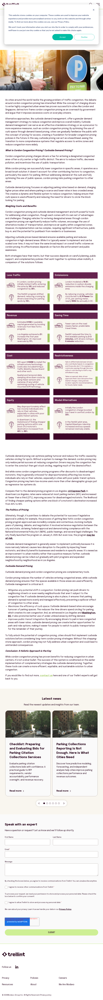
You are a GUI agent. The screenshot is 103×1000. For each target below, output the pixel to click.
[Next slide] (64, 803)
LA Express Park (76, 491)
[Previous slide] (39, 803)
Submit (51, 932)
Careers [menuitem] (63, 978)
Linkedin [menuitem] (16, 966)
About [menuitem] (33, 984)
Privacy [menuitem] (5, 978)
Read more (16, 791)
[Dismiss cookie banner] (94, 10)
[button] (44, 803)
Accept (63, 37)
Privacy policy (45, 995)
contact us (46, 675)
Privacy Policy (65, 909)
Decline (84, 37)
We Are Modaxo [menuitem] (66, 984)
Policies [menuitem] (34, 978)
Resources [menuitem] (7, 984)
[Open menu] (98, 4)
